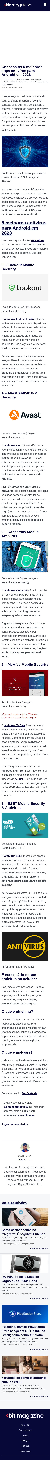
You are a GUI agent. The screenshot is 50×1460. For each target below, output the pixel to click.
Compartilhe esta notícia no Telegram (19, 717)
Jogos (25, 1435)
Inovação (25, 1441)
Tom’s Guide (29, 1093)
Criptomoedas (25, 1430)
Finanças (25, 1446)
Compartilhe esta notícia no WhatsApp (20, 714)
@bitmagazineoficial (15, 1106)
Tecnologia (25, 1451)
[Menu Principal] (45, 5)
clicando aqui (26, 1115)
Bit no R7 (25, 1425)
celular (19, 779)
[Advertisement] (25, 37)
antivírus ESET (13, 855)
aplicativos (37, 240)
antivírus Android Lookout (20, 319)
